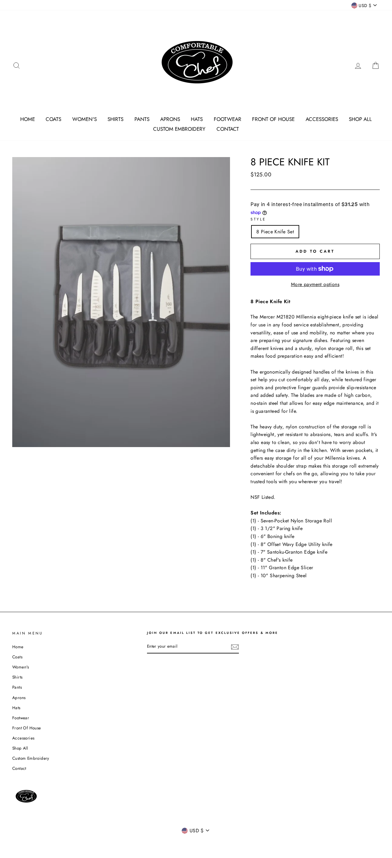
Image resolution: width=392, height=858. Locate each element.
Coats (53, 119)
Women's (84, 119)
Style (258, 219)
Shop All (360, 119)
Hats (197, 119)
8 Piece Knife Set (275, 231)
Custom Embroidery (179, 129)
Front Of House (273, 119)
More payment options (315, 284)
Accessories (322, 119)
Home (27, 119)
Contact (228, 129)
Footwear (227, 119)
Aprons (170, 119)
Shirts (115, 119)
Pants (141, 119)
